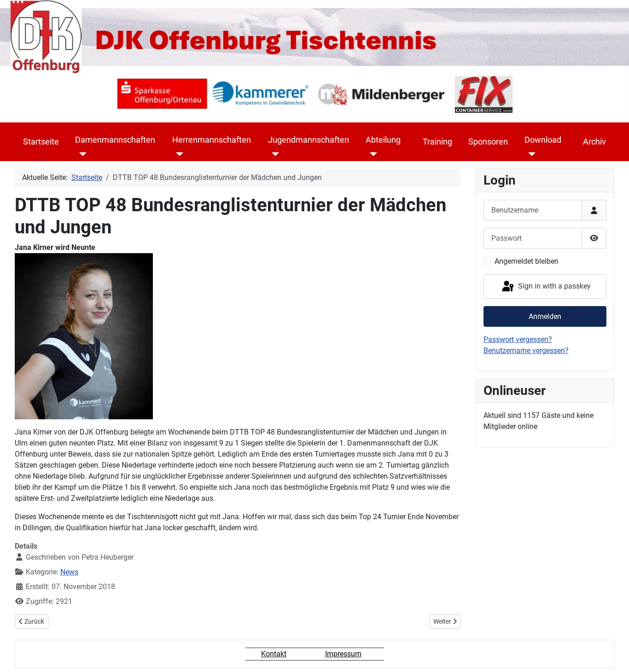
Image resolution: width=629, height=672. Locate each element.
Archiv (594, 141)
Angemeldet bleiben (527, 261)
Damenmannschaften (115, 140)
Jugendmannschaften (308, 140)
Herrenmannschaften (211, 140)
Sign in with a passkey (553, 286)
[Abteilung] (371, 154)
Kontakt (273, 653)
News (69, 572)
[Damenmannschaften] (81, 154)
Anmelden (545, 316)
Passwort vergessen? (517, 339)
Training (437, 141)
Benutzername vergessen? (526, 350)
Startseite (41, 141)
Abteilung (383, 140)
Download (542, 140)
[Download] (530, 154)
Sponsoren (488, 141)
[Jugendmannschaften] (274, 154)
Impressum (343, 653)
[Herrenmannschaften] (178, 154)
